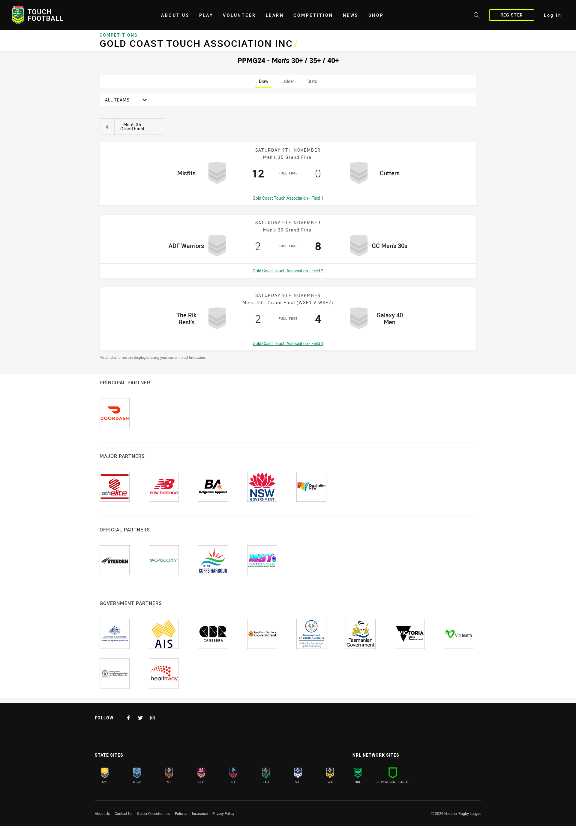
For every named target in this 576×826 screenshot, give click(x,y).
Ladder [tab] (287, 83)
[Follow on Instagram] (152, 718)
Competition (313, 15)
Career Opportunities (153, 813)
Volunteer (239, 15)
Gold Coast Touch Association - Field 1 (288, 198)
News (351, 15)
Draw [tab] (263, 83)
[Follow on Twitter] (140, 718)
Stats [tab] (312, 83)
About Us (175, 15)
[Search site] (476, 16)
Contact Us (123, 813)
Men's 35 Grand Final (132, 127)
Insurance (200, 813)
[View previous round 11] (107, 126)
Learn (275, 15)
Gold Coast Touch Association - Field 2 (288, 271)
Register (511, 15)
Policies (181, 813)
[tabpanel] (288, 226)
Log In (553, 15)
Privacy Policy (223, 813)
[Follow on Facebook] (128, 718)
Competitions (119, 35)
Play (206, 15)
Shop (376, 15)
